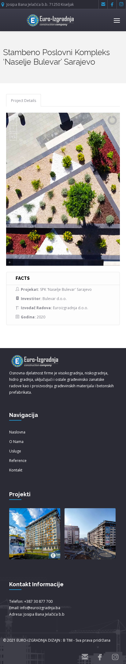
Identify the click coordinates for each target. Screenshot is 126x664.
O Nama (16, 441)
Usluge (15, 451)
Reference (18, 460)
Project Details (23, 100)
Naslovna (17, 432)
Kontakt (15, 470)
